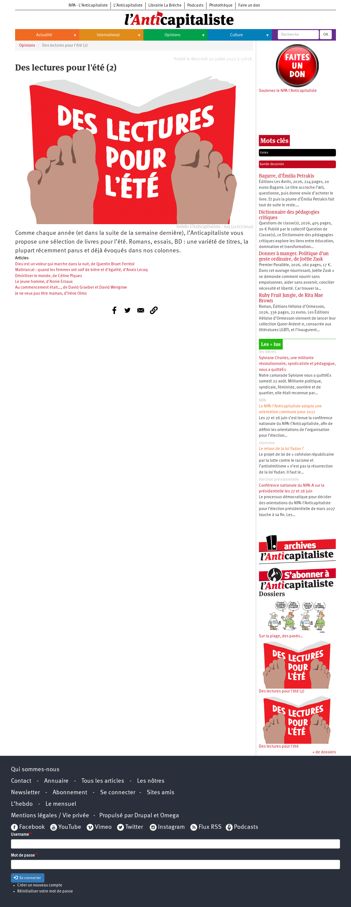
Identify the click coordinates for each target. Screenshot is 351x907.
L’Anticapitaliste (128, 6)
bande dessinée (272, 164)
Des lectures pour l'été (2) (281, 691)
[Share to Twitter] (127, 310)
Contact (21, 781)
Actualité (33, 37)
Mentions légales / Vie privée (50, 816)
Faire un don (249, 6)
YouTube (69, 827)
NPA (262, 401)
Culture (225, 37)
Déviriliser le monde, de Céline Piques (48, 276)
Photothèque (221, 6)
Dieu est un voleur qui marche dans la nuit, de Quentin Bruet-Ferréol (74, 264)
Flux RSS (210, 827)
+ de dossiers (324, 752)
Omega (169, 816)
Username (20, 835)
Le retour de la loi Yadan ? (281, 449)
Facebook (31, 827)
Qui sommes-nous (35, 770)
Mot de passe (23, 856)
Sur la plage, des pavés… (281, 636)
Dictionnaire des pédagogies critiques (289, 215)
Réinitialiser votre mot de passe (45, 891)
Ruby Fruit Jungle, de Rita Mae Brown (291, 298)
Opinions (161, 37)
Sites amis (160, 793)
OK (325, 34)
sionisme (267, 443)
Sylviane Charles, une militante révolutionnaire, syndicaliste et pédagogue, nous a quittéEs (297, 364)
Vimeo (103, 827)
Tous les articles (102, 781)
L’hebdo (22, 804)
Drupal (143, 816)
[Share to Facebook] (114, 310)
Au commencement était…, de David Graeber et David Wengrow (71, 288)
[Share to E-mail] (140, 310)
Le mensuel (61, 804)
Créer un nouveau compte (39, 885)
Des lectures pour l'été (279, 747)
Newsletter (25, 793)
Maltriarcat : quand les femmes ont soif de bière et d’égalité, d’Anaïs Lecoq (81, 270)
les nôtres (267, 352)
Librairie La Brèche (165, 6)
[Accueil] (175, 19)
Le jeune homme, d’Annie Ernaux (44, 282)
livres (264, 152)
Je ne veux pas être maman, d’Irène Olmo (51, 294)
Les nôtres (151, 781)
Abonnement (70, 793)
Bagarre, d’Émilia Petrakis (286, 176)
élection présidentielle (279, 480)
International (99, 37)
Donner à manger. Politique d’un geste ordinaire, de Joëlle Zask (294, 256)
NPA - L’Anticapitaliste (88, 6)
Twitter (134, 827)
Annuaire (56, 781)
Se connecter (117, 793)
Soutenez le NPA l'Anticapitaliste (288, 91)
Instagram (171, 827)
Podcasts (195, 6)
